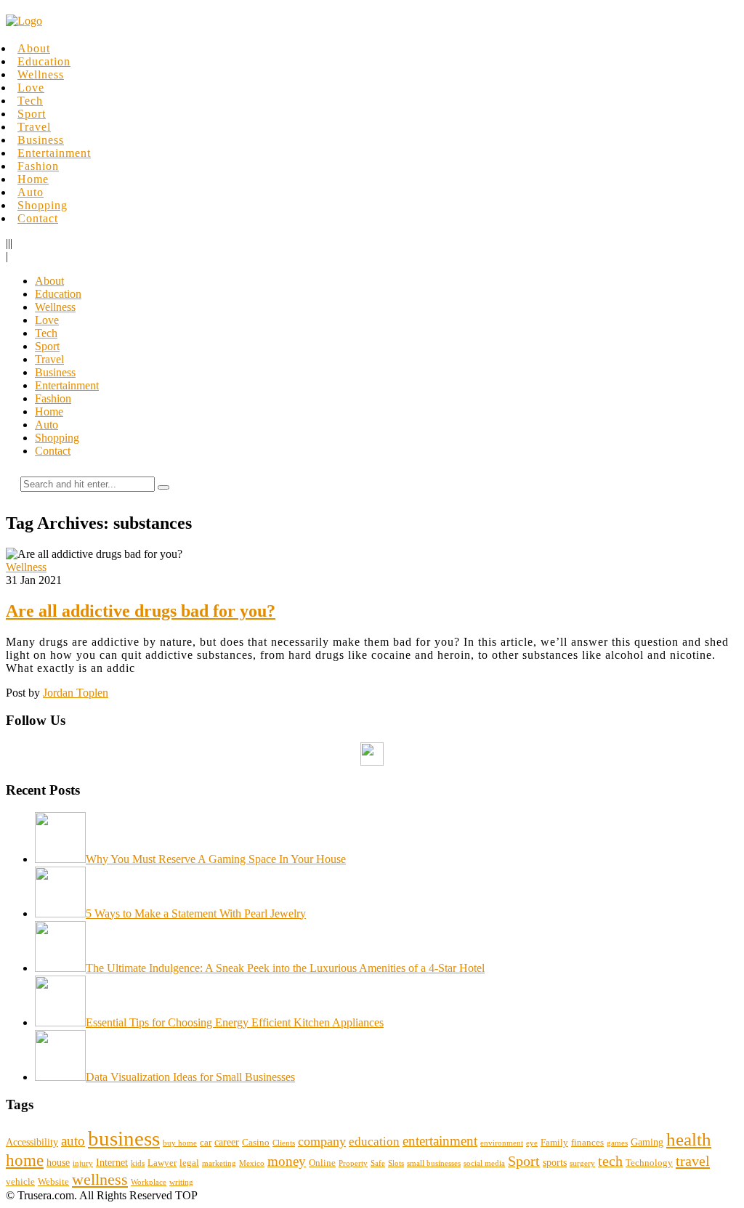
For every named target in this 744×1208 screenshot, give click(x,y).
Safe (378, 1163)
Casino (256, 1143)
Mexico (251, 1163)
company (322, 1141)
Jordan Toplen (75, 692)
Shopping (42, 205)
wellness (100, 1179)
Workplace (148, 1182)
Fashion (38, 166)
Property (353, 1163)
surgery (582, 1163)
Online (322, 1163)
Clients (283, 1143)
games (617, 1143)
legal (189, 1163)
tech (610, 1161)
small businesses (434, 1163)
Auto (30, 192)
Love (30, 87)
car (205, 1143)
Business (40, 140)
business (124, 1138)
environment (501, 1143)
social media (484, 1163)
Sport (31, 114)
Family (554, 1143)
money (286, 1161)
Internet (112, 1162)
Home (33, 179)
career (226, 1142)
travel (693, 1161)
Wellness (40, 74)
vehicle (20, 1182)
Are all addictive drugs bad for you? (140, 610)
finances (587, 1143)
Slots (396, 1163)
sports (555, 1162)
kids (138, 1163)
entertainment (440, 1140)
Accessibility (32, 1142)
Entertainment (54, 153)
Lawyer (162, 1163)
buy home (180, 1143)
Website (53, 1182)
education (374, 1141)
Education (43, 61)
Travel (34, 127)
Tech (30, 100)
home (25, 1160)
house (58, 1162)
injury (83, 1163)
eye (532, 1143)
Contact (37, 218)
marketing (219, 1163)
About (33, 48)
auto (73, 1140)
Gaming (647, 1142)
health (688, 1139)
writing (181, 1182)
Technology (649, 1163)
